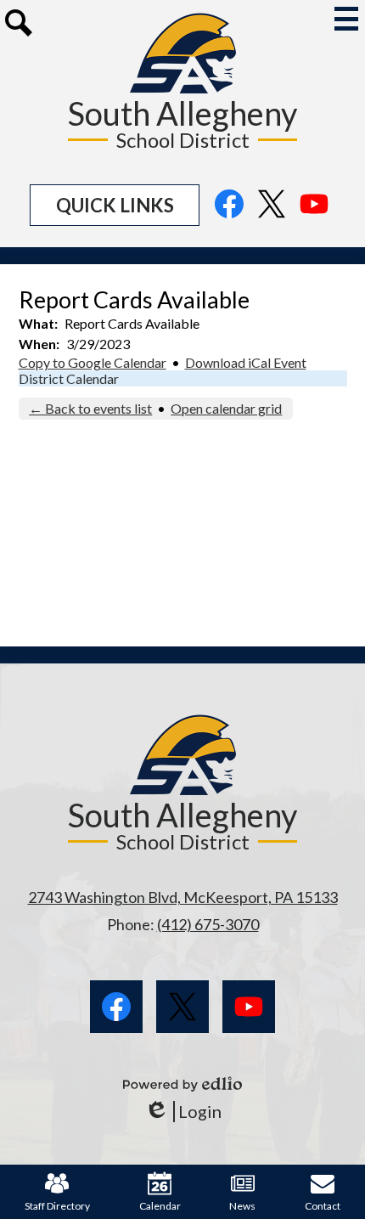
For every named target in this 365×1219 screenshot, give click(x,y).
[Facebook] (229, 213)
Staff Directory (57, 1205)
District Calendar (69, 378)
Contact (322, 1205)
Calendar (160, 1205)
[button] (114, 205)
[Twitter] (271, 213)
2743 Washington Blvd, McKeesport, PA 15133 (183, 897)
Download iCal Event (245, 362)
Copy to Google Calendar (92, 362)
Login (183, 1111)
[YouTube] (314, 213)
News (242, 1205)
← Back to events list (90, 408)
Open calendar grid (226, 408)
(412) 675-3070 (208, 924)
